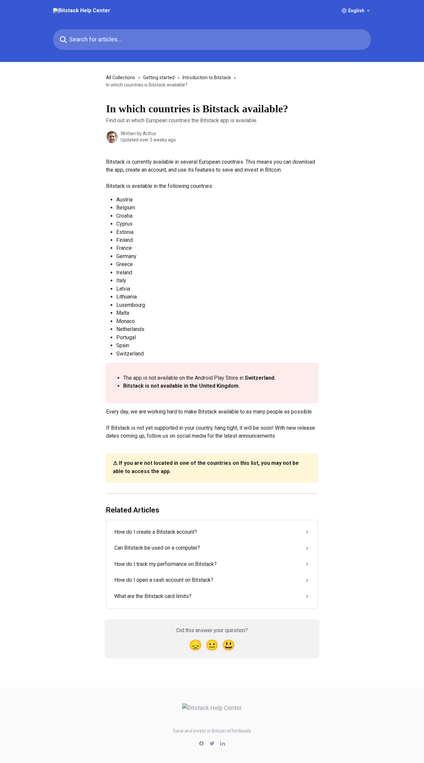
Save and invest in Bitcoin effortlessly (212, 731)
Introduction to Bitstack (207, 77)
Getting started (159, 77)
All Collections (120, 77)
